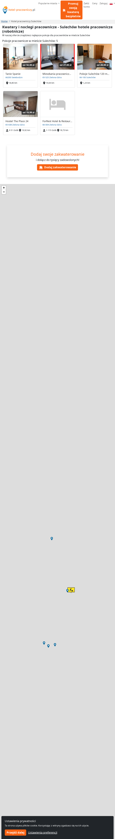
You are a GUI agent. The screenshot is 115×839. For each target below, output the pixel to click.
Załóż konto (87, 5)
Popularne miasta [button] (48, 3)
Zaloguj (103, 3)
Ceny (94, 3)
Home (4, 21)
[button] (52, 538)
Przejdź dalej (15, 832)
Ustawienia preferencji (42, 832)
